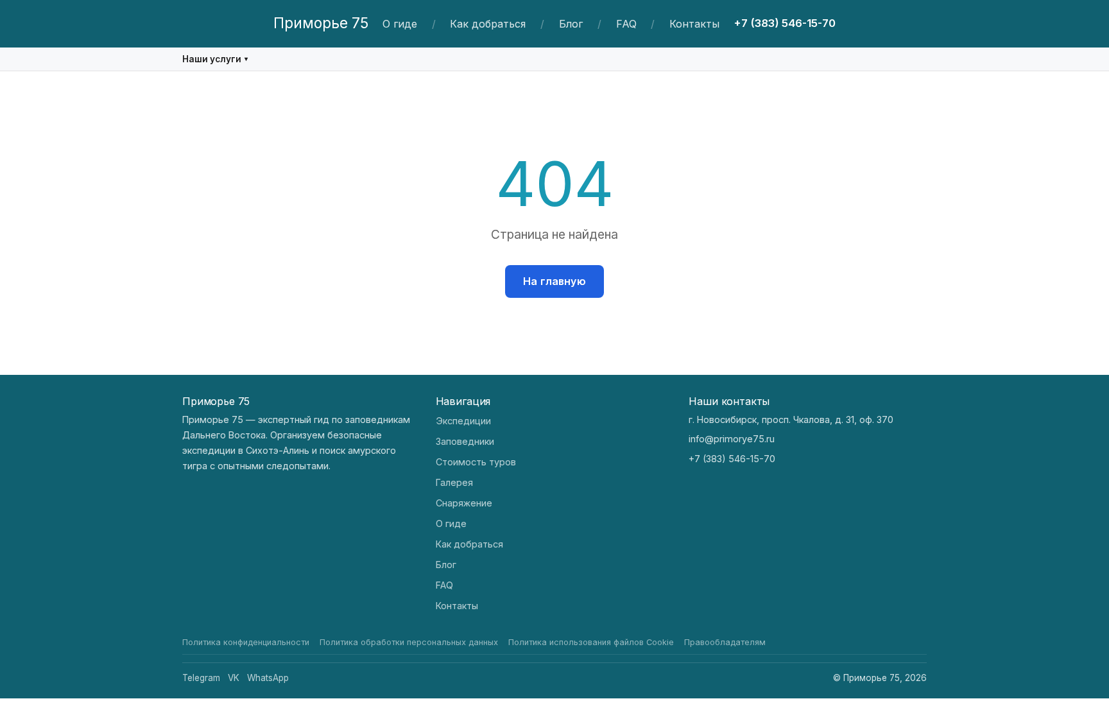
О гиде (400, 23)
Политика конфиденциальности (245, 642)
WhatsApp (268, 678)
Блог (571, 23)
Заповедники (465, 441)
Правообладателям (725, 642)
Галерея (454, 482)
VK (233, 678)
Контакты (694, 23)
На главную (554, 281)
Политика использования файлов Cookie (591, 642)
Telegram (201, 678)
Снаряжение (464, 502)
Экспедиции (463, 420)
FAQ (626, 23)
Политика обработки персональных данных (409, 642)
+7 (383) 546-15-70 (785, 23)
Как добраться (488, 23)
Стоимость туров (476, 461)
